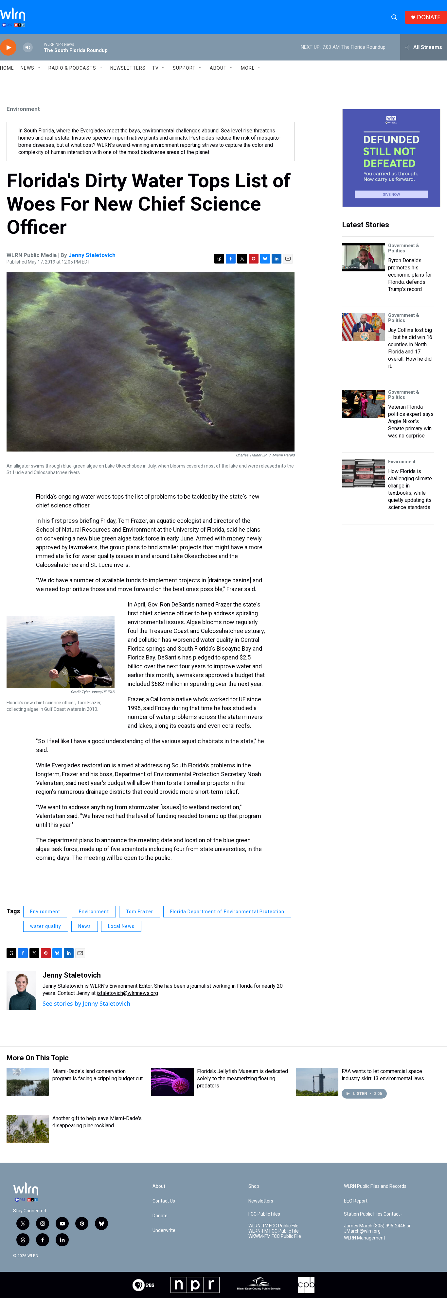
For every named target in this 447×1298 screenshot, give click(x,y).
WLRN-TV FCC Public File (273, 1225)
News (84, 926)
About (218, 68)
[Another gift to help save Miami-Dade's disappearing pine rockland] (28, 1129)
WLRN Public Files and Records (375, 1186)
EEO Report (355, 1201)
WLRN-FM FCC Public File (273, 1231)
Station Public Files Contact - (373, 1214)
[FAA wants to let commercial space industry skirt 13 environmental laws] (317, 1082)
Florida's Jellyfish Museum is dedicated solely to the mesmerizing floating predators (242, 1078)
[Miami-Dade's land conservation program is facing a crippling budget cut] (28, 1082)
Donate (160, 1215)
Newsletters (128, 68)
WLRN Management (364, 1238)
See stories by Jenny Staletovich (86, 1003)
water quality (45, 926)
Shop (253, 1186)
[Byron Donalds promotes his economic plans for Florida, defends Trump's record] (363, 257)
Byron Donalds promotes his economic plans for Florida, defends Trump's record (410, 274)
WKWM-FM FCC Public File (274, 1236)
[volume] (27, 47)
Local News (121, 926)
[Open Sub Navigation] (39, 68)
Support (184, 68)
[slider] (38, 47)
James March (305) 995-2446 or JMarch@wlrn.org (377, 1228)
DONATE (428, 17)
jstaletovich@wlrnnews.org (127, 993)
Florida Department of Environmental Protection (227, 911)
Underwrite (163, 1230)
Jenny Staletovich (92, 255)
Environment (23, 109)
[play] (8, 47)
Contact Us (163, 1201)
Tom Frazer (139, 911)
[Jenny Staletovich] (21, 990)
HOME (7, 68)
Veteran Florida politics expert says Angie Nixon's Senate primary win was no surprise (411, 421)
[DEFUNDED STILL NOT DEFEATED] (391, 158)
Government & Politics (403, 248)
